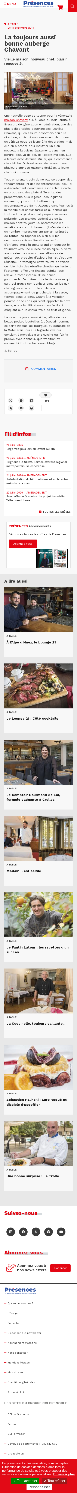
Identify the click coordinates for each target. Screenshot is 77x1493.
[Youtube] (61, 1232)
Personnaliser (39, 1487)
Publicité (13, 1323)
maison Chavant (16, 120)
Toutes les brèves (57, 511)
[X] (10, 400)
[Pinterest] (48, 1232)
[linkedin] (31, 400)
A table (12, 24)
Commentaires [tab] (43, 369)
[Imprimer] (31, 408)
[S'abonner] (11, 1268)
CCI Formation (16, 1433)
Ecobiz (12, 1424)
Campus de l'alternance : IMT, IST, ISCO (33, 1443)
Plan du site (15, 1372)
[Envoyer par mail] (21, 408)
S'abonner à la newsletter (24, 1332)
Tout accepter (26, 1481)
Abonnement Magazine (22, 1342)
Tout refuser (56, 1481)
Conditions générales (21, 1382)
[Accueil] (38, 4)
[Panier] (60, 8)
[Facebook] (21, 400)
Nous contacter (18, 1352)
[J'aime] (45, 395)
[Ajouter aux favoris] (10, 408)
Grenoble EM (16, 1453)
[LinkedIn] (10, 1232)
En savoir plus (64, 1474)
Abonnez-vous (23, 543)
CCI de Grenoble (18, 1414)
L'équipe (13, 1313)
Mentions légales (19, 1362)
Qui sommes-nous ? (20, 1303)
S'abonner (60, 1267)
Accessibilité (16, 1392)
